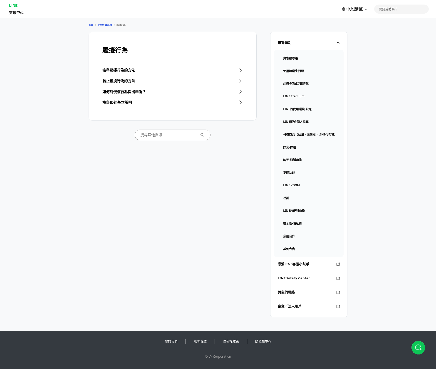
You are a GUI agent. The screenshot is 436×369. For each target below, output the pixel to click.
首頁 (91, 25)
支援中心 (16, 12)
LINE (13, 5)
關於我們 (171, 341)
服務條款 (200, 341)
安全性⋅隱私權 (105, 25)
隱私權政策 (231, 341)
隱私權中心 (263, 341)
